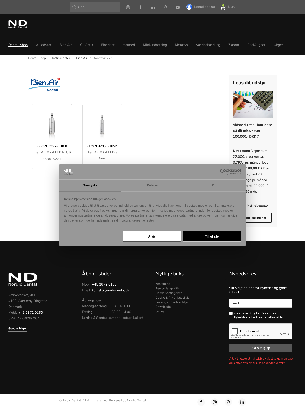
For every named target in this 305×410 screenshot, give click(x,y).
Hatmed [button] (129, 45)
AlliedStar (43, 45)
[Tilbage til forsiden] (17, 24)
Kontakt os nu (204, 7)
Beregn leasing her (253, 217)
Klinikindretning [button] (155, 45)
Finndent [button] (108, 45)
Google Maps (17, 328)
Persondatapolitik (167, 288)
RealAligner (256, 45)
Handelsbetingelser (169, 293)
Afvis (152, 236)
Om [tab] (214, 185)
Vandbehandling (208, 45)
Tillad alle (212, 236)
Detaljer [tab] (152, 185)
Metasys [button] (181, 45)
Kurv (231, 7)
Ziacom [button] (233, 45)
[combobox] (95, 7)
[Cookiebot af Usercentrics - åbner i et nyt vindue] (223, 172)
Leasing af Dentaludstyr (172, 302)
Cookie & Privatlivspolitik (172, 297)
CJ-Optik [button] (86, 45)
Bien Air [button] (66, 45)
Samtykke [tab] (90, 185)
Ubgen (279, 45)
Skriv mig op (261, 348)
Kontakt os (163, 284)
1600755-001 (52, 159)
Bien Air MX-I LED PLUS (52, 152)
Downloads (163, 306)
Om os (160, 311)
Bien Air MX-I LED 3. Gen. (102, 155)
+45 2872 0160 (30, 312)
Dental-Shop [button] (18, 45)
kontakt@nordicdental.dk (110, 290)
